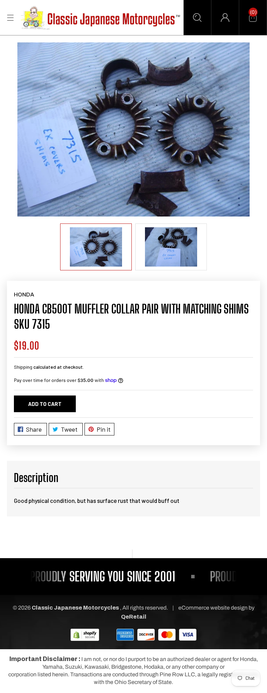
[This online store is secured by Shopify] (85, 634)
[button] (197, 17)
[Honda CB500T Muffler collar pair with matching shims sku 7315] (133, 129)
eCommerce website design (213, 608)
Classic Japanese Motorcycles (75, 608)
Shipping (23, 367)
